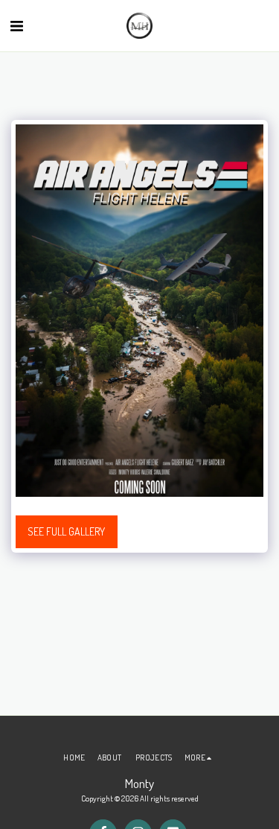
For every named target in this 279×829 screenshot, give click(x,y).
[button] (16, 25)
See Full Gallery (66, 531)
